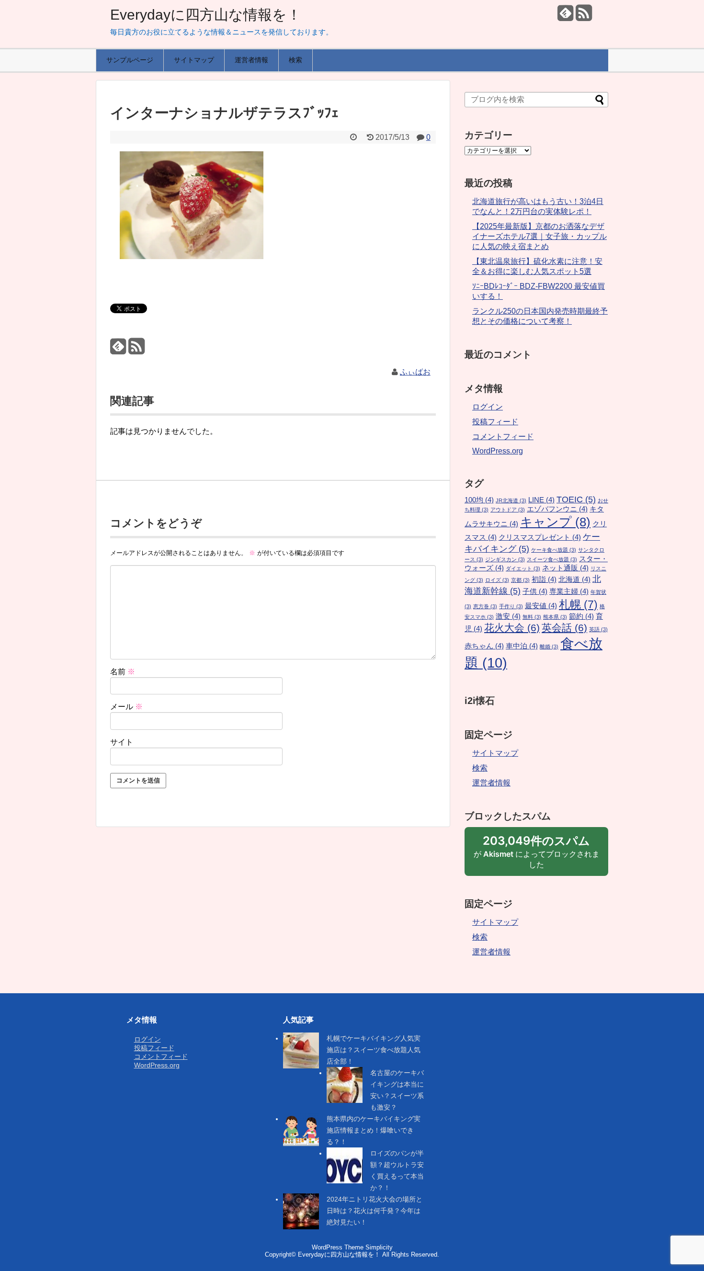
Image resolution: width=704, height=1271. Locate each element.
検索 (295, 60)
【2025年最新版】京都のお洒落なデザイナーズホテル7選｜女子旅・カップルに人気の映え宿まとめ (539, 236)
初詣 (544, 579)
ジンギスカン (505, 559)
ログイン (487, 407)
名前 (122, 672)
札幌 (578, 604)
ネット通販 (565, 568)
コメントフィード (503, 436)
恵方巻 (485, 606)
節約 (581, 616)
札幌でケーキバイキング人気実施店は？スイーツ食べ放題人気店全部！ (373, 1049)
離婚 (549, 646)
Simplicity (379, 1247)
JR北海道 (511, 500)
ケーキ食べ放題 (553, 550)
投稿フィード (495, 422)
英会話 (564, 628)
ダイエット (523, 568)
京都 (520, 580)
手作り (511, 606)
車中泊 (522, 646)
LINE (541, 500)
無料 (531, 617)
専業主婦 (569, 591)
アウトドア (507, 509)
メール (126, 707)
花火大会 (512, 628)
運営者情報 (251, 60)
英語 (598, 629)
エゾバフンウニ (557, 509)
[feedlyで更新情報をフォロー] (565, 16)
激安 (508, 616)
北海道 (574, 579)
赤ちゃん (484, 646)
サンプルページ (129, 60)
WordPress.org (497, 451)
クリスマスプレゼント (540, 537)
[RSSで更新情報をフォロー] (583, 16)
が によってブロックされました (537, 855)
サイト (121, 742)
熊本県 (555, 617)
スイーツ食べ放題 (552, 559)
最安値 (541, 606)
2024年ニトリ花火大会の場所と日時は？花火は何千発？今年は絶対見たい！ (374, 1210)
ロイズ (497, 580)
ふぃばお (415, 372)
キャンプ (555, 522)
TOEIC (576, 499)
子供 (534, 591)
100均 (479, 500)
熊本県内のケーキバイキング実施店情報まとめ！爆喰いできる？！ (373, 1130)
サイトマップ (194, 60)
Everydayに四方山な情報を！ (205, 15)
